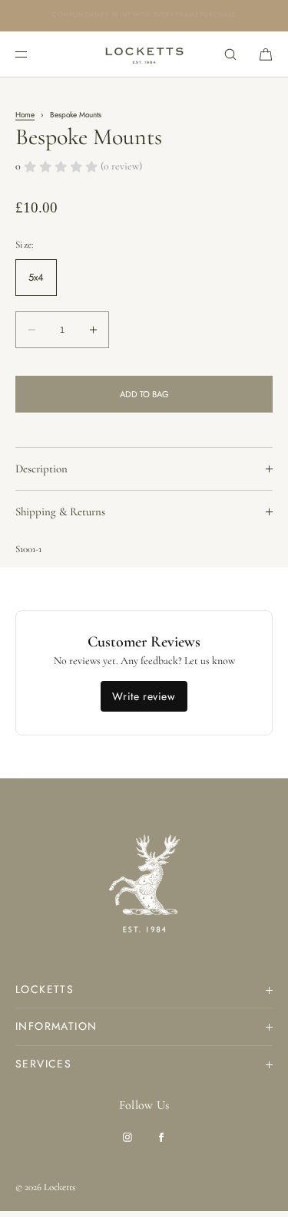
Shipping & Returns (60, 511)
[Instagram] (127, 1137)
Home (25, 114)
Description (41, 468)
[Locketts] (144, 54)
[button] (230, 54)
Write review (143, 696)
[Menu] (33, 54)
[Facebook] (161, 1137)
